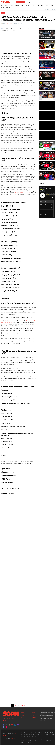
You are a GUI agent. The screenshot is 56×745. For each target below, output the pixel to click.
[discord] (3, 727)
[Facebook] (2, 488)
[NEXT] (24, 705)
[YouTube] (52, 9)
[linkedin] (15, 724)
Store (32, 715)
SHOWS (31, 2)
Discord (32, 714)
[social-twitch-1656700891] (18, 724)
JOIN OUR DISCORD (20, 2)
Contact (33, 712)
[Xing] (18, 488)
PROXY (45, 2)
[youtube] (12, 724)
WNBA (33, 5)
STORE (49, 2)
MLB (3, 13)
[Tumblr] (10, 488)
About (22, 712)
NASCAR (27, 5)
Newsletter (33, 717)
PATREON (39, 2)
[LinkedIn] (13, 488)
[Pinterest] (7, 488)
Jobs (22, 715)
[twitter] (6, 724)
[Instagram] (47, 9)
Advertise (23, 714)
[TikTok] (50, 9)
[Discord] (54, 9)
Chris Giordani (8, 23)
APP (35, 2)
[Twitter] (45, 9)
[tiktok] (6, 727)
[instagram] (9, 724)
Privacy (23, 717)
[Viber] (15, 488)
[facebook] (3, 724)
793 (22, 705)
